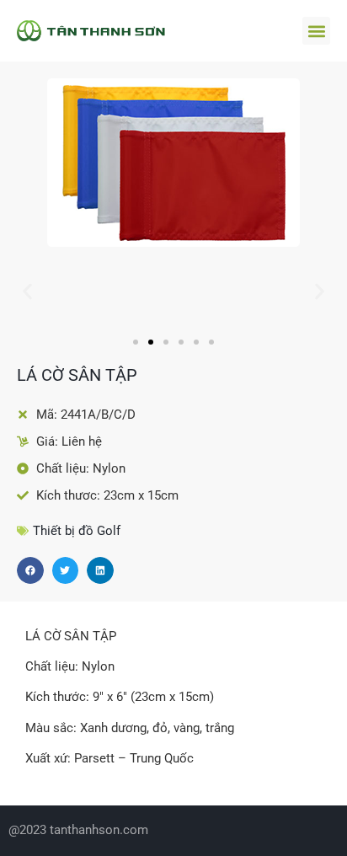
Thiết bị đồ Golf (76, 530)
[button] (316, 31)
